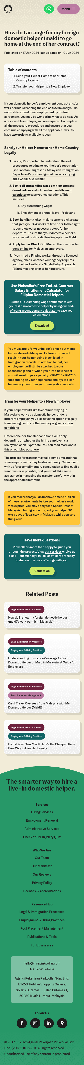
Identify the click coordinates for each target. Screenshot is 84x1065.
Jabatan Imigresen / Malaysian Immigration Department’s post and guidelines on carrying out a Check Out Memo (45, 174)
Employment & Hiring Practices (42, 920)
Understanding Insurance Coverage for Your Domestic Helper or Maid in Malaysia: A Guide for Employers (42, 662)
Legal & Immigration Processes (41, 912)
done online (20, 249)
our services (53, 551)
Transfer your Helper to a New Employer (43, 86)
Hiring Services (42, 812)
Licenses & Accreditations (42, 891)
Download (42, 325)
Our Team (42, 858)
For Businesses (42, 945)
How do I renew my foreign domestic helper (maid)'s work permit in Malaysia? (37, 619)
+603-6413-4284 (42, 969)
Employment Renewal (42, 820)
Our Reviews (42, 874)
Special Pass (61, 506)
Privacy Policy (42, 883)
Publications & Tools (42, 937)
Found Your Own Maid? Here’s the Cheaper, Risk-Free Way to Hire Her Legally (41, 746)
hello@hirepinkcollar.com (42, 963)
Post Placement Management (41, 928)
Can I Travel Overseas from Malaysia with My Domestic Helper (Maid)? (39, 705)
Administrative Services (41, 829)
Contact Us (42, 571)
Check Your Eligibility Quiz (42, 837)
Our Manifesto (41, 866)
